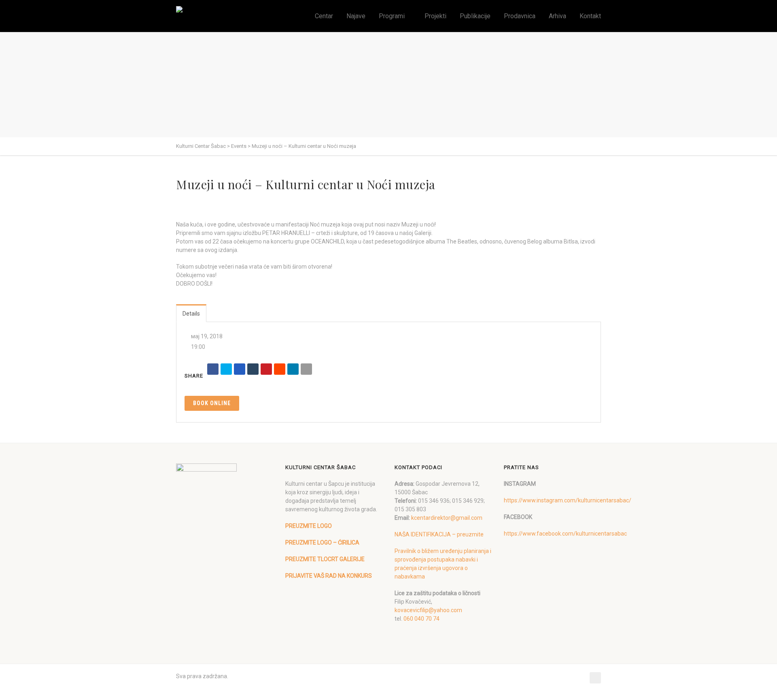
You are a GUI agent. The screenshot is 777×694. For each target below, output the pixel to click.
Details (191, 313)
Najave (355, 16)
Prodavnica (519, 16)
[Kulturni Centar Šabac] (181, 9)
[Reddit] (279, 369)
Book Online (212, 403)
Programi (392, 16)
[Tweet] (226, 369)
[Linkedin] (293, 369)
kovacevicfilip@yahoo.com (428, 610)
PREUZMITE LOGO (308, 526)
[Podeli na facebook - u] (213, 369)
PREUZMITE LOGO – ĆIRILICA (322, 542)
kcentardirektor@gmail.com (446, 518)
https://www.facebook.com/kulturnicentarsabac (565, 533)
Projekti (435, 16)
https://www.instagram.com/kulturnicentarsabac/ (567, 500)
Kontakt (590, 16)
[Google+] (239, 369)
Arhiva (557, 16)
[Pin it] (266, 369)
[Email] (306, 369)
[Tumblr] (253, 369)
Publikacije (475, 16)
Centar (324, 16)
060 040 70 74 (421, 618)
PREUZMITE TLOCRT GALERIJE (325, 559)
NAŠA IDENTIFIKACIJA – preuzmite (439, 534)
